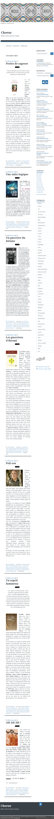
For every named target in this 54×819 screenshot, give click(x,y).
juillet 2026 (39, 174)
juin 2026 (38, 176)
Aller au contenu (5, 1)
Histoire (11, 322)
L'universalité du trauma (44, 146)
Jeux (39, 285)
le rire (19, 789)
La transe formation (42, 109)
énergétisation (11, 227)
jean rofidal (22, 223)
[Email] (46, 82)
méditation (26, 160)
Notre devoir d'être (42, 138)
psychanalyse (41, 318)
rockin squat (9, 326)
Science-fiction (41, 329)
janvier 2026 (39, 186)
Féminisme (41, 263)
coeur (7, 710)
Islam (39, 280)
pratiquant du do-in (25, 189)
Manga (39, 302)
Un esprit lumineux (12, 582)
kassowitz (19, 326)
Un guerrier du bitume (15, 239)
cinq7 (20, 567)
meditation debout (23, 224)
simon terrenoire (14, 791)
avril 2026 (38, 180)
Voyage (10, 324)
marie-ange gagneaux (21, 793)
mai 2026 (38, 178)
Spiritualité (8, 162)
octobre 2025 (39, 192)
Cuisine (40, 239)
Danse (39, 241)
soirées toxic (25, 326)
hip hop (10, 328)
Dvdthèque (41, 244)
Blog (39, 220)
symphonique (17, 569)
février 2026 (39, 184)
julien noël (11, 569)
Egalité (39, 252)
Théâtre (12, 789)
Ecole (39, 247)
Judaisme (40, 288)
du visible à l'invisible (11, 709)
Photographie (41, 313)
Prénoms (40, 315)
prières (13, 225)
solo (17, 324)
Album (23, 564)
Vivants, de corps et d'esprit (42, 153)
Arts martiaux (41, 211)
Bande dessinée (42, 217)
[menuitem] (9, 45)
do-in (18, 224)
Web (39, 348)
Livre (23, 160)
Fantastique (41, 261)
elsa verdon (21, 791)
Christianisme (25, 706)
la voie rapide (21, 163)
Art (22, 321)
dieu (20, 225)
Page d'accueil (16, 45)
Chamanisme (41, 222)
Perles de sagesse (17, 63)
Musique (21, 322)
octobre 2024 (8, 45)
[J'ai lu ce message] (52, 816)
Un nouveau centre (42, 116)
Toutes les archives (41, 194)
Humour (8, 789)
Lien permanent (10, 160)
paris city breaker (21, 325)
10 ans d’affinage (41, 124)
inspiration (23, 225)
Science (7, 223)
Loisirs (17, 322)
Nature (13, 448)
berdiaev (13, 711)
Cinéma (40, 228)
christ (16, 225)
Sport (7, 324)
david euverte (18, 568)
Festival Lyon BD (42, 272)
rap (13, 328)
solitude (27, 709)
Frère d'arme (40, 131)
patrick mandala (13, 163)
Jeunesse (40, 283)
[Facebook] (43, 82)
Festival (40, 266)
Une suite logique (17, 174)
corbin (20, 711)
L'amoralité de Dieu (42, 94)
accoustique (23, 569)
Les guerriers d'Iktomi (14, 339)
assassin (27, 325)
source (14, 710)
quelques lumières (14, 567)
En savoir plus (17, 818)
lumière (11, 710)
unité (21, 710)
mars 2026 (39, 182)
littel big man (18, 452)
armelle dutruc (25, 707)
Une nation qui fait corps (44, 162)
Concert (40, 233)
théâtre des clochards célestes (16, 790)
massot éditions (12, 325)
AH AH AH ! (13, 722)
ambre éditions (12, 224)
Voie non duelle (15, 162)
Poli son (11, 463)
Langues (40, 291)
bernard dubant (12, 449)
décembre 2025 (40, 188)
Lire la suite (45, 65)
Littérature (41, 293)
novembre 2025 (40, 190)
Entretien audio (25, 787)
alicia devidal (12, 793)
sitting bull (11, 452)
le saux (17, 711)
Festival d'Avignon (42, 269)
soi (23, 710)
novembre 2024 (19, 227)
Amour (40, 206)
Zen (39, 351)
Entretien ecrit (41, 258)
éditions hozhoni (21, 709)
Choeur (6, 32)
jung (9, 711)
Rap (24, 322)
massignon (25, 711)
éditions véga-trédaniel (16, 451)
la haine (14, 326)
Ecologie (40, 250)
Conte (39, 236)
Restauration (41, 324)
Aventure (24, 447)
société (27, 322)
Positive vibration (41, 102)
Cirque (39, 231)
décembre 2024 (24, 45)
